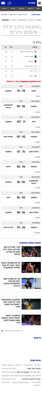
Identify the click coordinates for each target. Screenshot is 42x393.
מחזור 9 (37, 218)
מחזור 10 (37, 233)
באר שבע (13, 14)
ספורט (31, 3)
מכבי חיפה (3, 14)
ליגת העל (21, 376)
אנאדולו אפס (8, 137)
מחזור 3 (37, 127)
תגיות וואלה (35, 361)
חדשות (30, 9)
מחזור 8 (37, 203)
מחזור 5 (37, 157)
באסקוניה (5, 20)
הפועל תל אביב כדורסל (8, 372)
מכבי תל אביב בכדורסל (8, 379)
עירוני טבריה (5, 382)
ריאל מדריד (37, 385)
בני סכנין (18, 365)
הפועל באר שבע (34, 369)
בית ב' (14, 20)
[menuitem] (30, 8)
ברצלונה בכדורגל (7, 365)
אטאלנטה (38, 365)
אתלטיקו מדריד (28, 365)
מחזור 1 (37, 96)
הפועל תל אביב (23, 372)
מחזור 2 (37, 112)
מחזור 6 (37, 172)
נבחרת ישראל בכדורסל (20, 382)
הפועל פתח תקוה (35, 372)
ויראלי (4, 9)
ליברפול (38, 375)
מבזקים (21, 9)
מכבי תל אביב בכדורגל (31, 379)
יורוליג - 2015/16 (26, 20)
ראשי (38, 9)
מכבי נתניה (5, 376)
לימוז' (34, 122)
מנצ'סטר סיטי (36, 382)
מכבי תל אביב (22, 14)
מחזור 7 (37, 188)
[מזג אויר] (10, 3)
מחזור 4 (37, 142)
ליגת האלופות (30, 376)
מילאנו (34, 91)
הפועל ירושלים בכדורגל (8, 368)
